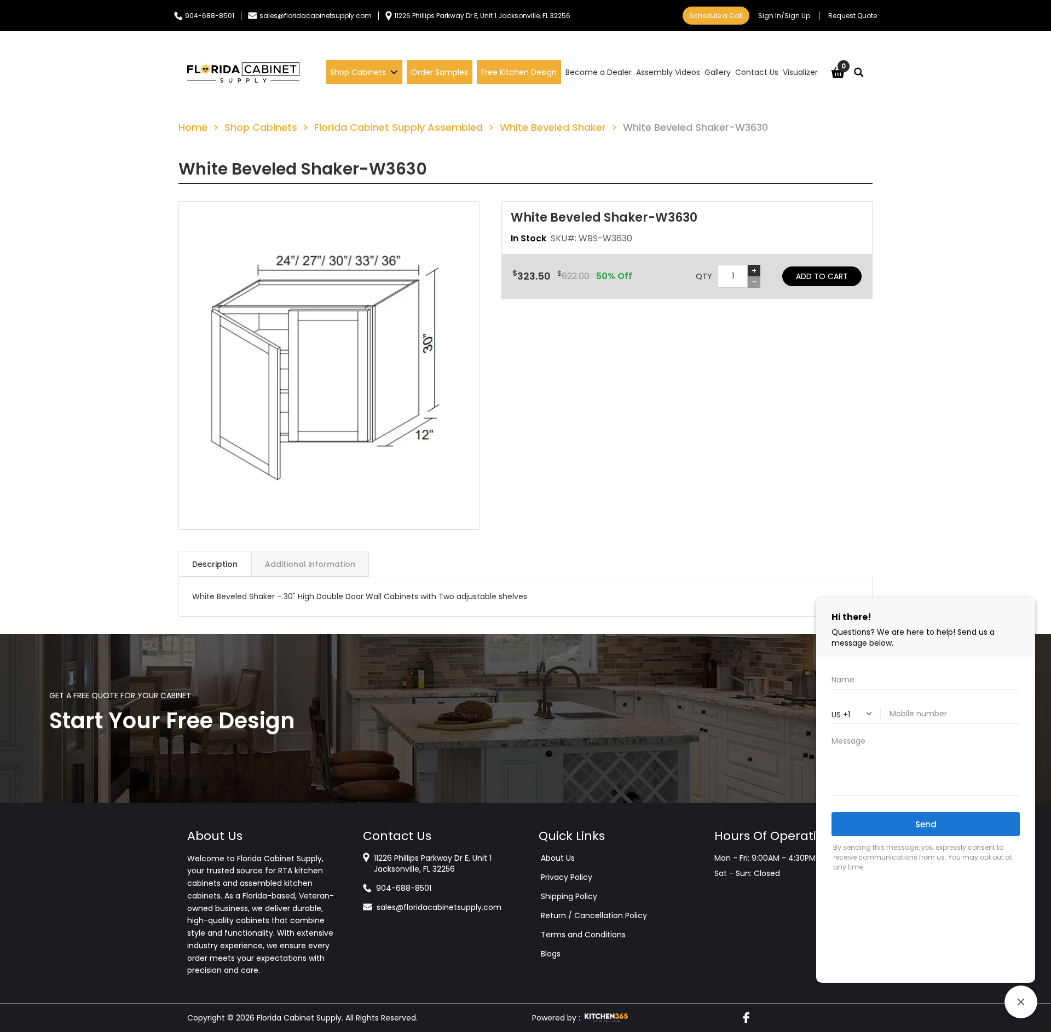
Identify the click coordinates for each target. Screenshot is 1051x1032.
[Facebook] (746, 1017)
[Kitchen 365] (606, 1017)
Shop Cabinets (260, 127)
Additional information (310, 564)
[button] (328, 365)
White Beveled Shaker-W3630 (695, 127)
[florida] (243, 72)
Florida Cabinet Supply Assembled (398, 127)
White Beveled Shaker (553, 127)
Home (192, 127)
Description (215, 564)
